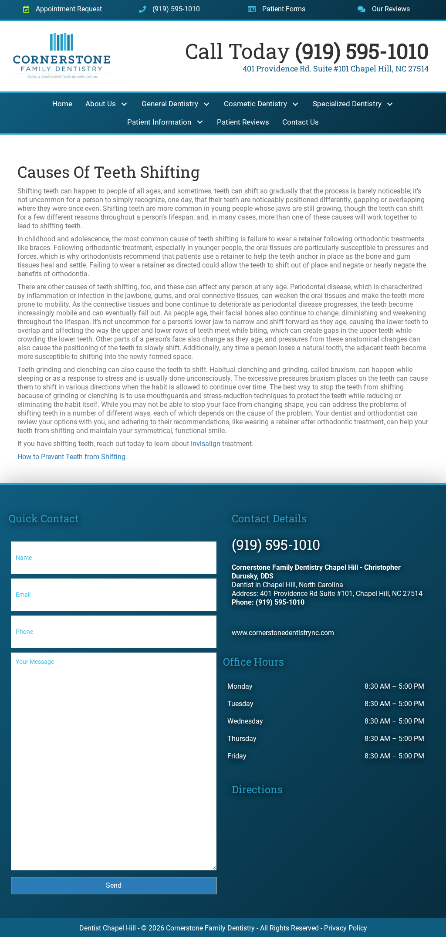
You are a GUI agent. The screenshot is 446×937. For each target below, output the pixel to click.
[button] (124, 104)
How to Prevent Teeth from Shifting (71, 457)
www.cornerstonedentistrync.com (283, 633)
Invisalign (205, 444)
